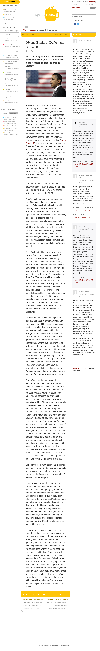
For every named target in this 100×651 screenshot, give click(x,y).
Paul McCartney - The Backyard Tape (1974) (18, 40)
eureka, (82, 217)
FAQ (57, 642)
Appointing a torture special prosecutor (60, 603)
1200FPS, (83, 210)
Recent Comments (11, 6)
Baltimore (8, 95)
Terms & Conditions (82, 642)
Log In (76, 12)
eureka (82, 122)
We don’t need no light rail (32, 606)
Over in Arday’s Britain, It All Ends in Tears (17, 46)
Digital (7, 89)
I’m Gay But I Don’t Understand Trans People (18, 85)
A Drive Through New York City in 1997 (16, 91)
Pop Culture (9, 44)
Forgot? (92, 2)
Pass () (90, 2)
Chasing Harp (9, 63)
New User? (76, 8)
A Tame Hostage (29, 30)
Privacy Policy (66, 642)
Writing (8, 67)
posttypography (15, 2)
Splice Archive (9, 27)
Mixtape (8, 100)
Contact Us (24, 642)
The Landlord (85, 40)
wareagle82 (84, 291)
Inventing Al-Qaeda (61, 606)
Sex (6, 84)
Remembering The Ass (11, 102)
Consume (8, 72)
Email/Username (78, 2)
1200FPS (82, 226)
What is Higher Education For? (14, 80)
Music (7, 39)
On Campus (9, 78)
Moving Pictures (11, 55)
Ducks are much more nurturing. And (10, 18)
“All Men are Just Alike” (31, 609)
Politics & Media (11, 61)
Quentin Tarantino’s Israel (12, 68)
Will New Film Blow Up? (17, 57)
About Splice (78, 16)
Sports (7, 50)
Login (84, 368)
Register (76, 368)
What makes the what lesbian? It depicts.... (10, 10)
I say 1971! (7, 14)
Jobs (51, 642)
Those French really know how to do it (36, 603)
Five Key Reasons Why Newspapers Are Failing (63, 609)
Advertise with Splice (39, 642)
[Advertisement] (51, 624)
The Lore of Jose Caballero (13, 52)
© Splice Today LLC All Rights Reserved (55, 645)
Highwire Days (9, 97)
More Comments (12, 23)
